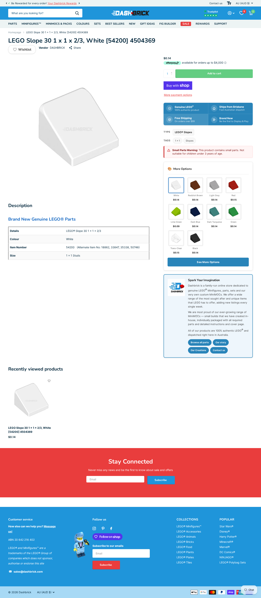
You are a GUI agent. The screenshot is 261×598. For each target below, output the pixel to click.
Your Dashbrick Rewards (62, 3)
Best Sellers (114, 24)
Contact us (215, 3)
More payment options (178, 94)
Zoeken (77, 13)
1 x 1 (177, 140)
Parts (12, 24)
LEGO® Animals (186, 536)
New (132, 24)
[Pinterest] (103, 528)
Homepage (14, 32)
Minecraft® (226, 541)
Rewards (203, 24)
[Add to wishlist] (49, 381)
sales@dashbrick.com (28, 571)
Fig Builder (167, 24)
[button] (6, 3)
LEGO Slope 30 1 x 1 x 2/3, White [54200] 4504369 (29, 429)
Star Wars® (226, 526)
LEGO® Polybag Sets (233, 562)
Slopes (190, 140)
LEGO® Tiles (184, 562)
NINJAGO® (226, 557)
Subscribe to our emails (107, 545)
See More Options (208, 262)
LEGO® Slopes (183, 132)
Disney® (225, 531)
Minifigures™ (31, 24)
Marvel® (225, 547)
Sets (97, 24)
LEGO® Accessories (189, 531)
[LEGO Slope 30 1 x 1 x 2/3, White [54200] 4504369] (31, 400)
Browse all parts (200, 342)
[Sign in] (231, 13)
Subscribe (161, 480)
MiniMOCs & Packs (59, 24)
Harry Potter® (228, 536)
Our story (221, 342)
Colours (82, 24)
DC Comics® (227, 552)
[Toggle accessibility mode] (229, 3)
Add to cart (214, 73)
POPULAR (227, 519)
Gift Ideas (147, 24)
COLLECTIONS (187, 519)
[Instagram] (94, 528)
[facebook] (111, 528)
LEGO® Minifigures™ (189, 526)
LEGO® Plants (185, 552)
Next (79, 3)
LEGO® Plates (185, 557)
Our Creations (198, 350)
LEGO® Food (184, 547)
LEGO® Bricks (185, 541)
